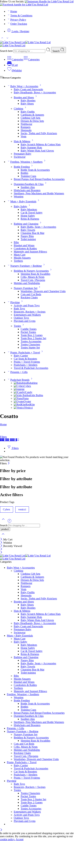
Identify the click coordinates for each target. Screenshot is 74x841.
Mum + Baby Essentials (23, 201)
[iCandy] (19, 392)
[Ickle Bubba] (22, 395)
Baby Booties (28, 100)
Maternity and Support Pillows (30, 251)
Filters (3, 436)
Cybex (27, 386)
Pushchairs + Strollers (25, 364)
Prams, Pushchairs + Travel (25, 352)
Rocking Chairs (29, 297)
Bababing (32, 382)
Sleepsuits (26, 130)
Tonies (17, 325)
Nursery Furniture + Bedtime (26, 265)
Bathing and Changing (26, 223)
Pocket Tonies (28, 332)
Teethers (18, 260)
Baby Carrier (21, 355)
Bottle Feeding (22, 166)
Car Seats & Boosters (25, 358)
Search (56, 51)
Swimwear (19, 156)
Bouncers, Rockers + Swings (29, 311)
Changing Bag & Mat (32, 233)
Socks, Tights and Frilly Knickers (39, 133)
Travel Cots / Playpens (33, 280)
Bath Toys (19, 308)
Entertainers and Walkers (27, 314)
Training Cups (28, 176)
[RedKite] (20, 404)
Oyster (27, 401)
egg (22, 389)
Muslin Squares (22, 257)
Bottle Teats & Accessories (35, 169)
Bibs (16, 242)
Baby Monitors (29, 209)
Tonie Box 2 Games (32, 335)
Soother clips (28, 187)
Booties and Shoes (24, 97)
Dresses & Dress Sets (32, 120)
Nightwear (26, 124)
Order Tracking (18, 23)
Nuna (26, 398)
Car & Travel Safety (32, 212)
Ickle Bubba (36, 395)
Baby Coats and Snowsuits (28, 89)
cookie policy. (7, 839)
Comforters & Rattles (25, 248)
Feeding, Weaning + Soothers (26, 161)
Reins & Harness (30, 218)
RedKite (30, 404)
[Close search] (3, 536)
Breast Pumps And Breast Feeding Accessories (39, 179)
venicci (22, 509)
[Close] (8, 463)
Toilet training (28, 239)
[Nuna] (18, 398)
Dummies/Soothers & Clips (29, 184)
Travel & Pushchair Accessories (31, 368)
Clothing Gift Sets (30, 117)
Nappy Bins (27, 236)
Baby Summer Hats (31, 147)
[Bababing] (20, 382)
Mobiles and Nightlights (27, 283)
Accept (19, 839)
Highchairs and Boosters (27, 190)
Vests (23, 136)
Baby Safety (20, 206)
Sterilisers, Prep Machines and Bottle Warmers (39, 193)
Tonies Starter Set (30, 347)
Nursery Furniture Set (25, 288)
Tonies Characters (30, 344)
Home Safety (28, 215)
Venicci (29, 407)
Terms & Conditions (21, 15)
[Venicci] (19, 407)
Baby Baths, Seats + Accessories (38, 226)
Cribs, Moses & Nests (32, 277)
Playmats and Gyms (24, 320)
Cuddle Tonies (28, 329)
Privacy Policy (18, 19)
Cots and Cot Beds (31, 294)
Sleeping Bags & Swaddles (35, 273)
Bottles (24, 172)
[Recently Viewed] (9, 522)
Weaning (18, 196)
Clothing (18, 108)
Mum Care (19, 254)
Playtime (15, 302)
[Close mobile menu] (1, 552)
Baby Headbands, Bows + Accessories (35, 92)
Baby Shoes (27, 103)
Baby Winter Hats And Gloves (37, 150)
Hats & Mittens (22, 141)
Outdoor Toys (21, 317)
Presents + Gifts (19, 372)
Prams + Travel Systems (27, 361)
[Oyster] (19, 401)
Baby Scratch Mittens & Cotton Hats (41, 144)
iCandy (28, 392)
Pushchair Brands (19, 379)
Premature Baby (22, 153)
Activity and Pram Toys (27, 305)
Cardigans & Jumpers (32, 114)
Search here (6, 50)
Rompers (25, 127)
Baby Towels (28, 229)
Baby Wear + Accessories (24, 86)
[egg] (17, 389)
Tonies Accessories (31, 341)
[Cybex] (19, 386)
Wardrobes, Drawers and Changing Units (43, 291)
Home (13, 11)
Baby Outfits (28, 111)
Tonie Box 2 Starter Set (33, 338)
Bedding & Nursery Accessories (31, 270)
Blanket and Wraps (24, 245)
